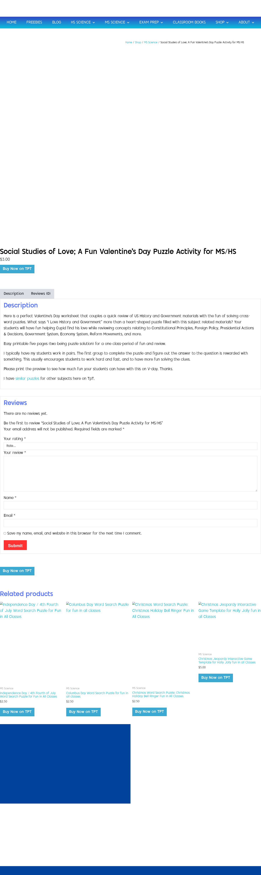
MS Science (115, 22)
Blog (56, 22)
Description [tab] (14, 294)
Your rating (15, 439)
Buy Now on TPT (17, 269)
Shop (220, 22)
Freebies (34, 22)
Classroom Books (189, 22)
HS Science (81, 22)
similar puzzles (27, 379)
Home (12, 22)
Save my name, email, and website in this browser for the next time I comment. (74, 533)
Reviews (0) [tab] (40, 294)
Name (10, 498)
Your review (15, 453)
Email (9, 516)
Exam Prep (149, 22)
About (244, 22)
